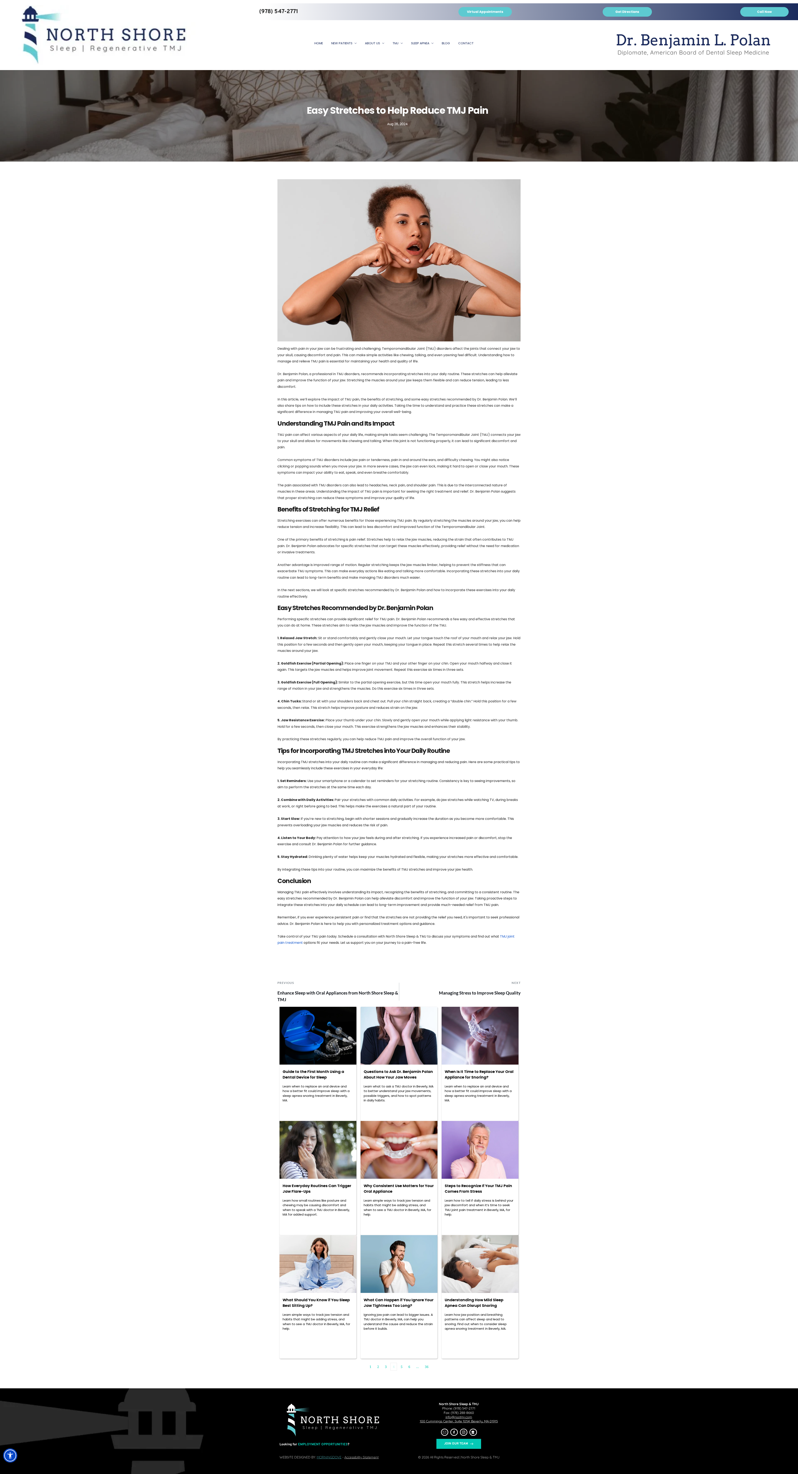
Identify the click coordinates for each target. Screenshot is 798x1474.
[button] (10, 1455)
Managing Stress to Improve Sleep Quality (480, 992)
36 (427, 1366)
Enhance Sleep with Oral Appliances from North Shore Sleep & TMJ (337, 996)
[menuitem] (318, 43)
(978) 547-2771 (464, 1408)
